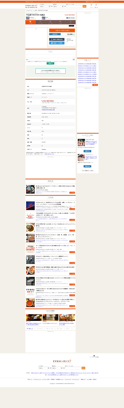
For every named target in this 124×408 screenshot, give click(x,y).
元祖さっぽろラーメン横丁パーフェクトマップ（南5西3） (43, 372)
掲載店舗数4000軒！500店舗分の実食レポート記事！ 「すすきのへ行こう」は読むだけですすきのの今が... (52, 210)
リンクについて (68, 379)
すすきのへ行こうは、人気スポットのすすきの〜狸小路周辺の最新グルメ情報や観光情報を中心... (52, 296)
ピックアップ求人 (46, 379)
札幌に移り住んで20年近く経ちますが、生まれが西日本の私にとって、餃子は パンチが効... (52, 271)
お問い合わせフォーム (49, 153)
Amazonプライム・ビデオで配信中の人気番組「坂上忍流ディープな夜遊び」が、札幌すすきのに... (52, 192)
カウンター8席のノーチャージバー (50, 323)
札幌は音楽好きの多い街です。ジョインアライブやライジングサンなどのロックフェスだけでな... (52, 284)
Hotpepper (44, 149)
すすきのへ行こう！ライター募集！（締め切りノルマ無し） (91, 158)
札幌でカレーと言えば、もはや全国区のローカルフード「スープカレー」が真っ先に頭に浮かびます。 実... (52, 230)
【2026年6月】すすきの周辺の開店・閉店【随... (87, 70)
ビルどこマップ (96, 1)
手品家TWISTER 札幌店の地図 (48, 109)
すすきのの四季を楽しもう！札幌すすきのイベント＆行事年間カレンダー (63, 374)
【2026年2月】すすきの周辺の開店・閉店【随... (87, 82)
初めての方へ (89, 1)
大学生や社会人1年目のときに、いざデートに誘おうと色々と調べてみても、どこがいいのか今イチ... (52, 305)
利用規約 (53, 379)
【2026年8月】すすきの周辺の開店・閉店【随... (87, 63)
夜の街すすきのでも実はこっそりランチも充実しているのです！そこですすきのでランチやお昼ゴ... (52, 241)
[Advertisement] (36, 39)
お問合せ (94, 379)
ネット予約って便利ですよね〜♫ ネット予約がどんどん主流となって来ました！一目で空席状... (52, 252)
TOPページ (30, 379)
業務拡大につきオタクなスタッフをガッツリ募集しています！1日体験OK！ (91, 143)
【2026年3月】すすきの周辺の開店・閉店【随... (87, 80)
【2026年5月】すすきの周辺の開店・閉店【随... (87, 76)
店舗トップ (30, 22)
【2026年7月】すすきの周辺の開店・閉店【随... (87, 67)
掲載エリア (83, 379)
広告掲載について (59, 379)
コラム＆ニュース (37, 379)
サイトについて (75, 379)
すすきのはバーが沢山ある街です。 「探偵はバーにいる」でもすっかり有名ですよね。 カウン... (52, 261)
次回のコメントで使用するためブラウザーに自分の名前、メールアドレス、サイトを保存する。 (48, 61)
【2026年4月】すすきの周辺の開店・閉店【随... (87, 78)
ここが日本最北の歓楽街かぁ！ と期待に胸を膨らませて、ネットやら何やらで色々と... (51, 219)
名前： (27, 59)
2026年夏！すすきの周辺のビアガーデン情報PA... (87, 74)
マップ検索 (89, 379)
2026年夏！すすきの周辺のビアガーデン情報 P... (87, 65)
